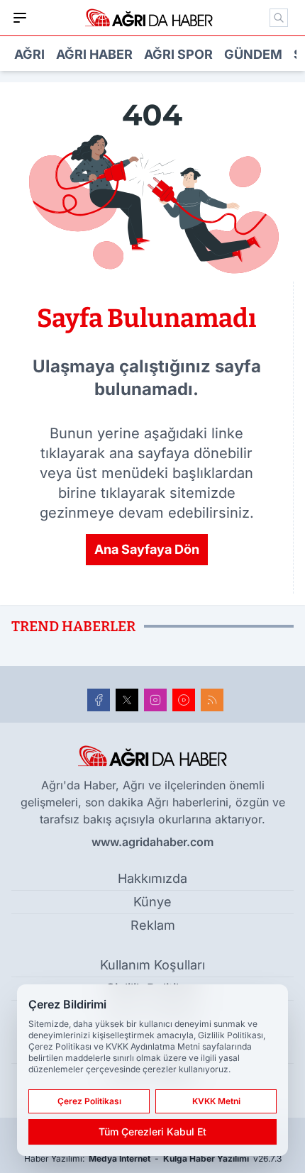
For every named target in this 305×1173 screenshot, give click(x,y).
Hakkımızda (152, 878)
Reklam (153, 925)
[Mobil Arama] (279, 18)
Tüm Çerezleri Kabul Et (152, 1131)
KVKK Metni (216, 1101)
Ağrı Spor (178, 54)
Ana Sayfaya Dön (146, 549)
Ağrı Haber (94, 54)
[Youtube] (183, 700)
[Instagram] (155, 700)
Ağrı (29, 54)
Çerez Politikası (89, 1101)
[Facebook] (98, 700)
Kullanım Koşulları (152, 964)
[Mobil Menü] (19, 17)
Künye (152, 901)
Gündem (253, 54)
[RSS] (212, 700)
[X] (127, 700)
